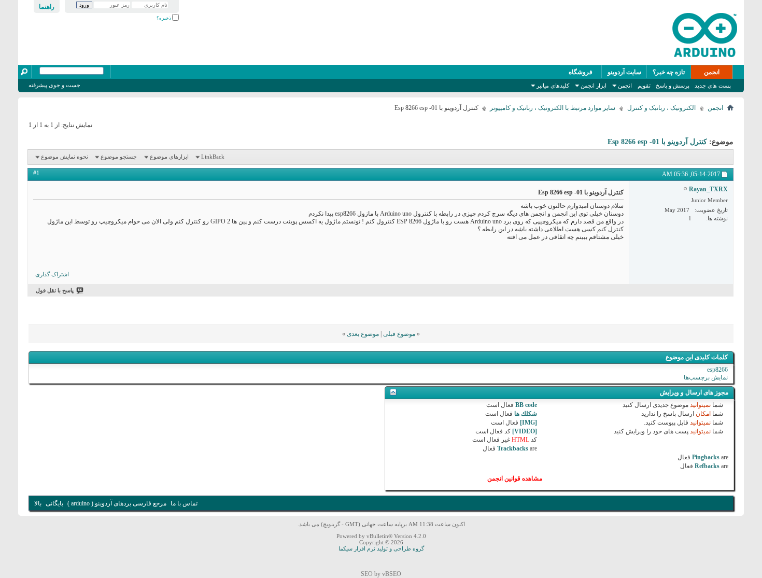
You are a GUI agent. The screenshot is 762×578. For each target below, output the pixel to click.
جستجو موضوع (119, 156)
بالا (37, 503)
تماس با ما (184, 503)
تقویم (644, 85)
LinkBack (212, 156)
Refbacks (707, 466)
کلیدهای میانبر (553, 85)
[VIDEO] (524, 431)
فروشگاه (580, 72)
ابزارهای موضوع (169, 156)
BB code (526, 404)
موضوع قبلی (399, 333)
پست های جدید (713, 85)
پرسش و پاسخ (672, 85)
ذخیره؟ (164, 18)
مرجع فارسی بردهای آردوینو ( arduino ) (116, 503)
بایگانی (54, 503)
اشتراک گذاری (52, 274)
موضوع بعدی (363, 333)
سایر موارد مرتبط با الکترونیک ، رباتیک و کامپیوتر (552, 107)
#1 (36, 173)
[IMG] (528, 422)
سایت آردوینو (624, 72)
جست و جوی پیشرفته (54, 85)
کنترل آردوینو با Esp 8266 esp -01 (657, 142)
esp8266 (717, 369)
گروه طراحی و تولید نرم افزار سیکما (381, 548)
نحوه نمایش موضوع (64, 156)
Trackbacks (512, 448)
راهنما (46, 6)
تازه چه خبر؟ (669, 72)
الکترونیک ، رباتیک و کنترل (661, 107)
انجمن (711, 72)
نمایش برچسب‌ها (706, 377)
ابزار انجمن (593, 85)
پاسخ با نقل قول (55, 290)
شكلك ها (525, 413)
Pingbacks (705, 457)
